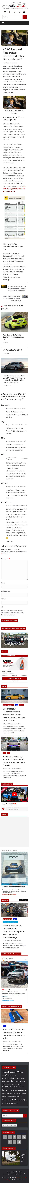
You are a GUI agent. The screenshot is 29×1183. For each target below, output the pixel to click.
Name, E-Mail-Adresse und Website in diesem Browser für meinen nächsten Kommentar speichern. (12, 612)
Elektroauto (11, 1075)
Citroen (4, 1075)
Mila (2, 454)
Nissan (10, 1090)
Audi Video (12, 1072)
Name (3, 583)
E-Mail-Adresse (5, 591)
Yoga (3, 421)
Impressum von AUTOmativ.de (14, 1172)
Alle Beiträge (23, 900)
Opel (13, 1090)
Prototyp (18, 1093)
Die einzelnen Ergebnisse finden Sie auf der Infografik (14, 188)
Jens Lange (5, 405)
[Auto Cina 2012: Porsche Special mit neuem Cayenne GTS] (14, 314)
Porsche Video (12, 1093)
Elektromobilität (8, 1078)
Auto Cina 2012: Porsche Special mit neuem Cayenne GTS (13, 337)
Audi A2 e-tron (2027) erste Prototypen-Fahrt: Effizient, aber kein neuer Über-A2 (14, 761)
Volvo (3, 1103)
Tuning (8, 1100)
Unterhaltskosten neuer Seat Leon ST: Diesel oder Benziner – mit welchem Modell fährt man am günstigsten (14, 379)
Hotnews (5, 1081)
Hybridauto (13, 1081)
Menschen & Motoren (8, 705)
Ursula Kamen (6, 502)
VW (6, 1103)
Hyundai (21, 1081)
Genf (21, 1078)
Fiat (15, 1078)
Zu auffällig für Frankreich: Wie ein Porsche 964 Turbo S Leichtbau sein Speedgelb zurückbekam (14, 714)
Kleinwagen (11, 1084)
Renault (4, 1096)
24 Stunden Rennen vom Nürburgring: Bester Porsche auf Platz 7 (17, 288)
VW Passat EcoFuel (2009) (12, 350)
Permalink (24, 408)
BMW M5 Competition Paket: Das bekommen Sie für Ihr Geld (12, 298)
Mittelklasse (21, 1086)
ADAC (3, 1072)
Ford (18, 1078)
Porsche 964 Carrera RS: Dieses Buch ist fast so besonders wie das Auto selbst (14, 1034)
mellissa (4, 483)
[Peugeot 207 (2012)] (11, 1158)
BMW (17, 1072)
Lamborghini (17, 1084)
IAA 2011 (4, 1084)
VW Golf (10, 1103)
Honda (23, 1078)
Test (8, 753)
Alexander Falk (14, 63)
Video (14, 1099)
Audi (4, 753)
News (16, 705)
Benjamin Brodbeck (16, 723)
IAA (24, 1081)
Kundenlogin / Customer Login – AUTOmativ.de (14, 1174)
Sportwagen (16, 1096)
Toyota (4, 1100)
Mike (3, 438)
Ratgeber (23, 1093)
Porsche (22, 705)
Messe (16, 1087)
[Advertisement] (14, 832)
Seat (8, 1096)
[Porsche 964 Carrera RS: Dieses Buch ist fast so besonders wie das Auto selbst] (14, 1016)
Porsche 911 (5, 1093)
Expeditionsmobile (7, 919)
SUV (22, 1096)
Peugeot (17, 1090)
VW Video (15, 1103)
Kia (7, 1084)
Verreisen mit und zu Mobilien (10, 922)
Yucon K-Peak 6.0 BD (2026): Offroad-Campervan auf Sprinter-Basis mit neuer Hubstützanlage (14, 931)
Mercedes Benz (7, 1087)
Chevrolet (22, 1072)
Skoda (11, 1096)
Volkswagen (22, 1100)
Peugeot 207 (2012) (23, 1155)
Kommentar (5, 559)
